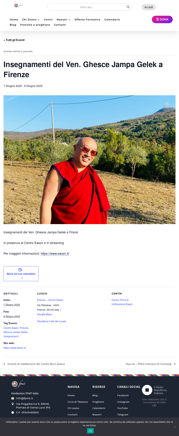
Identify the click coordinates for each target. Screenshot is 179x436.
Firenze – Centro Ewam (50, 300)
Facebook (123, 395)
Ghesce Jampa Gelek (15, 332)
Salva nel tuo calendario (21, 273)
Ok (90, 430)
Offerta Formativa (88, 19)
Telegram (122, 414)
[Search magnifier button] (128, 7)
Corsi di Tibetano (78, 401)
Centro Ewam (11, 328)
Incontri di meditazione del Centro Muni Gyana (36, 364)
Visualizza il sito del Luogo (51, 321)
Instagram (123, 401)
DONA (164, 19)
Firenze (24, 328)
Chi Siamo (29, 19)
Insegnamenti (11, 336)
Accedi (148, 7)
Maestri (62, 19)
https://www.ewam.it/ (55, 253)
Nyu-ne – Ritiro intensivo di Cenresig (149, 364)
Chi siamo (73, 408)
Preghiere (98, 401)
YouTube (122, 408)
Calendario (112, 19)
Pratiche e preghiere (35, 25)
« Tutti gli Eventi (13, 40)
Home (14, 19)
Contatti (60, 25)
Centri (48, 19)
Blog (13, 25)
